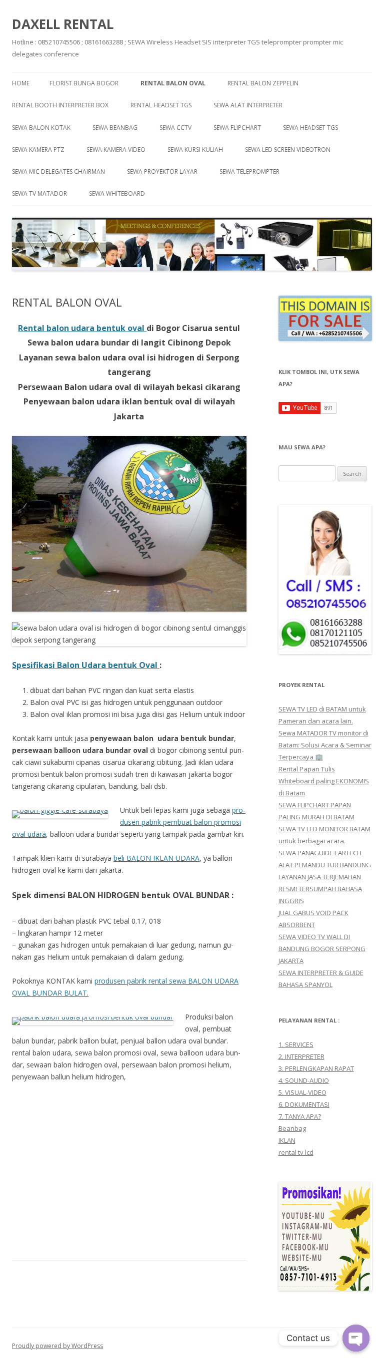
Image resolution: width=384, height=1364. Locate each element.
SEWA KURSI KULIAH (195, 149)
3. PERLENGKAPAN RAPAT (316, 1068)
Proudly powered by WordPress (57, 1346)
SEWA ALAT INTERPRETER (248, 105)
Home (21, 83)
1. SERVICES (296, 1044)
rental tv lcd (296, 1152)
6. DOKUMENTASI (304, 1104)
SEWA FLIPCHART (237, 127)
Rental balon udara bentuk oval (82, 328)
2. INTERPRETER (301, 1056)
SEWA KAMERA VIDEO (116, 149)
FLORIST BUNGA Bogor (84, 83)
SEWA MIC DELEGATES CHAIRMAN (58, 171)
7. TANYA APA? (299, 1116)
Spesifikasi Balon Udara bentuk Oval (86, 665)
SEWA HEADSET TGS (310, 127)
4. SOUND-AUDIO (303, 1080)
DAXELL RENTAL (63, 24)
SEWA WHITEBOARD (117, 193)
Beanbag (292, 1128)
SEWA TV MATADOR (39, 193)
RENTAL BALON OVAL (173, 83)
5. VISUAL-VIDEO (302, 1092)
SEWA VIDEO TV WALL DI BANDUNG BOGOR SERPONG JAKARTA (322, 948)
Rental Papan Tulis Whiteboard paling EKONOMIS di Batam (323, 780)
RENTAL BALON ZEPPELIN (263, 83)
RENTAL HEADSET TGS (161, 105)
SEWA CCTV (176, 127)
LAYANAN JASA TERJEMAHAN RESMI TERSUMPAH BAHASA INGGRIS (320, 888)
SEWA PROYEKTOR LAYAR (162, 171)
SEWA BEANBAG (115, 127)
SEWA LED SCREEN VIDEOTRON (287, 149)
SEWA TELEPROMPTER (250, 171)
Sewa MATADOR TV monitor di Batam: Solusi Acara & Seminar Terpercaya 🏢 (325, 744)
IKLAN (287, 1140)
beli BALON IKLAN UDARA (157, 858)
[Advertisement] (129, 1165)
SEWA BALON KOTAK (41, 127)
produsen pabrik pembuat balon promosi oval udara (129, 822)
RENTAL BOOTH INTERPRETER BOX (60, 105)
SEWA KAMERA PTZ (38, 149)
